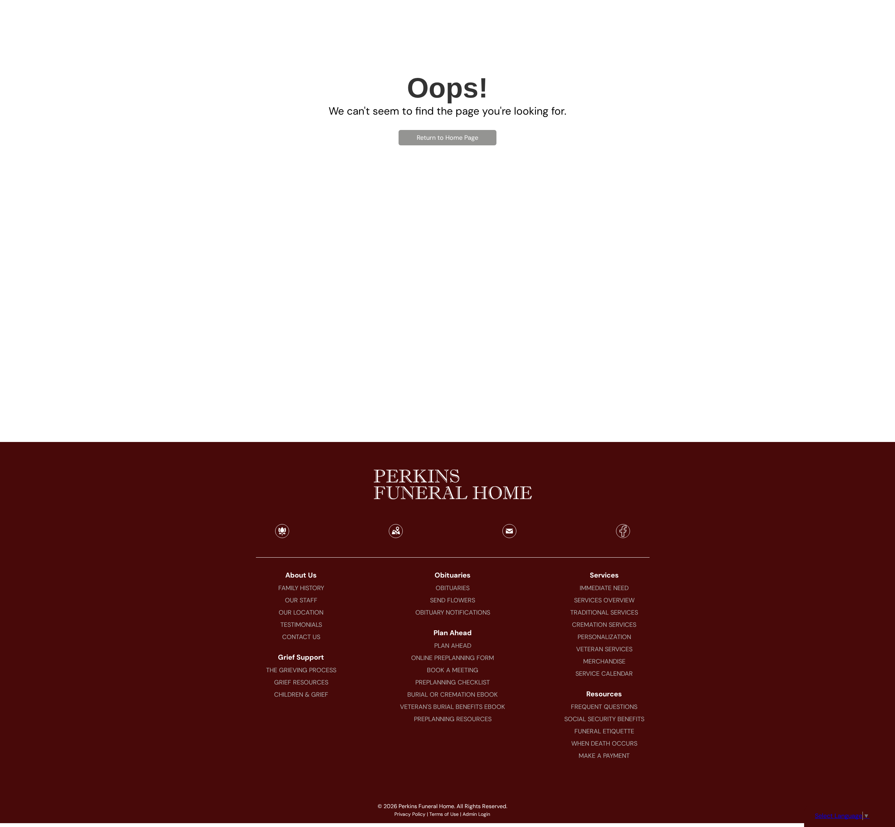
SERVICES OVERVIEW (604, 600)
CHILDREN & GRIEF (301, 694)
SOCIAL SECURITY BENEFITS (604, 719)
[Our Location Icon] (395, 535)
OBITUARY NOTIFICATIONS (452, 612)
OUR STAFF (301, 600)
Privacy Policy (409, 814)
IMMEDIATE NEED (604, 588)
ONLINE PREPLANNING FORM (452, 658)
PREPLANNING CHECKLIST (452, 682)
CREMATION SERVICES (604, 625)
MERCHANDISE (604, 661)
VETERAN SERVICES (604, 649)
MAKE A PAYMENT (604, 756)
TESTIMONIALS (301, 625)
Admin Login (476, 814)
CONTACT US (301, 637)
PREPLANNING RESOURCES (453, 719)
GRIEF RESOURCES (301, 682)
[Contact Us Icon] (509, 535)
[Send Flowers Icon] (282, 535)
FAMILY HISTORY (301, 588)
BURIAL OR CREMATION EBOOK (452, 694)
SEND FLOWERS (452, 600)
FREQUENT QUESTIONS (604, 707)
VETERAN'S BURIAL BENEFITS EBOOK (452, 707)
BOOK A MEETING (452, 670)
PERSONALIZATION (604, 637)
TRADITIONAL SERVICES (604, 612)
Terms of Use (444, 814)
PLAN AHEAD (452, 645)
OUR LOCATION (301, 612)
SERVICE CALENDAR (604, 673)
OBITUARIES (453, 588)
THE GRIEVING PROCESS (301, 670)
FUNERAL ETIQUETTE (604, 731)
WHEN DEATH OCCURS (604, 743)
